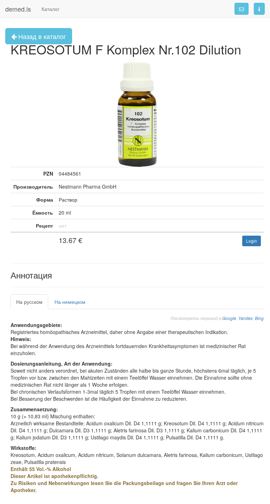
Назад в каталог (41, 36)
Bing (259, 318)
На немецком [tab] (69, 301)
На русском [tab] (29, 301)
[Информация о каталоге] (259, 9)
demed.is (18, 8)
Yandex (245, 318)
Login (251, 241)
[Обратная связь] (241, 9)
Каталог (50, 8)
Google (229, 318)
